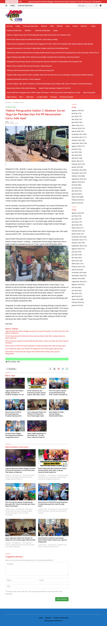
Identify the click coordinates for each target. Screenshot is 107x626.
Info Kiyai (53, 97)
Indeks (12, 5)
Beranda (10, 26)
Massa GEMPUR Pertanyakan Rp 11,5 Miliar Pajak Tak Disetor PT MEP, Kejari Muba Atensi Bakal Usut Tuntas (43, 93)
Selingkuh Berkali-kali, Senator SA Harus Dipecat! (23, 79)
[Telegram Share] (62, 368)
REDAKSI (60, 26)
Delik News (30, 97)
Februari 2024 (76, 200)
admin (11, 122)
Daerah (75, 26)
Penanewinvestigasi (66, 97)
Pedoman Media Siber (25, 5)
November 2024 (77, 173)
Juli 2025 (74, 149)
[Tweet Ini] (54, 368)
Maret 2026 (76, 125)
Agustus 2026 (76, 110)
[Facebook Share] (50, 368)
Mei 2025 (75, 155)
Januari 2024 (76, 203)
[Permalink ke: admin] (7, 123)
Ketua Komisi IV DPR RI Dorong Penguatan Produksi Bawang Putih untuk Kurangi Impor (35, 346)
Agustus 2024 (76, 182)
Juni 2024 (75, 188)
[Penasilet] (14, 16)
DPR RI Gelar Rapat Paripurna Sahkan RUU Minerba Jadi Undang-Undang (32, 39)
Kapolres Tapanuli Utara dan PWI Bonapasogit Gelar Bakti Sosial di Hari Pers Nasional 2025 (38, 35)
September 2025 (77, 143)
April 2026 (75, 122)
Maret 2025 (76, 161)
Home (68, 26)
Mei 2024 (75, 191)
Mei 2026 (75, 119)
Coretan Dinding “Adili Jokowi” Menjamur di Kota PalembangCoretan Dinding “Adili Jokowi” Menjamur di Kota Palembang (49, 84)
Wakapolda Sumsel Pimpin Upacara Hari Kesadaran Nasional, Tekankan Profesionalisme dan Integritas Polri (44, 62)
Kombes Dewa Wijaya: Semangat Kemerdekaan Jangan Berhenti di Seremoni (14, 435)
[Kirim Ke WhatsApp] (67, 368)
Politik (52, 26)
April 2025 (75, 158)
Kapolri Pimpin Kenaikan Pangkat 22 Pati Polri (55, 88)
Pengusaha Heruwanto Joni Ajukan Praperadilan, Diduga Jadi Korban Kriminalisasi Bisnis (38, 48)
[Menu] (6, 5)
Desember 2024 (77, 170)
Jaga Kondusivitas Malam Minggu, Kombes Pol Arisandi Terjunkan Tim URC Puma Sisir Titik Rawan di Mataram (44, 2)
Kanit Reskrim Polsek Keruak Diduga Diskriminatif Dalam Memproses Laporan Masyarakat (32, 353)
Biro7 (21, 97)
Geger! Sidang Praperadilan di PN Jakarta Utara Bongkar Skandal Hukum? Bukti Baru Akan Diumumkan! (43, 57)
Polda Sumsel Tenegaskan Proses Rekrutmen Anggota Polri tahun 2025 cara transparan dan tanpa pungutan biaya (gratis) (50, 44)
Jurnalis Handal (42, 97)
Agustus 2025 (76, 146)
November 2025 (77, 137)
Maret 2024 (76, 197)
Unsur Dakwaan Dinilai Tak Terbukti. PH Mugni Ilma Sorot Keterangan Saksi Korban (34, 349)
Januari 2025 (76, 167)
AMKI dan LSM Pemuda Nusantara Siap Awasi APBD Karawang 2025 (30, 70)
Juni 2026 (75, 116)
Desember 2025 (77, 134)
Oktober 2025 (76, 140)
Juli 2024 (74, 185)
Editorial (44, 26)
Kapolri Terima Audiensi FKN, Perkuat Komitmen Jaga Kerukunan (29, 66)
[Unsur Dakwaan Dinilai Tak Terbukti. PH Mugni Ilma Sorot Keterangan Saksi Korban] (37, 404)
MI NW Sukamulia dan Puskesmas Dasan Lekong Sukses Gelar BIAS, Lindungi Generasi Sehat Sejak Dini (35, 337)
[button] (96, 5)
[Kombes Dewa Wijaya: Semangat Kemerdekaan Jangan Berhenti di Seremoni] (15, 426)
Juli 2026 (74, 113)
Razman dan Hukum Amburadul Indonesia (21, 88)
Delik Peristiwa (12, 97)
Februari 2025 (76, 164)
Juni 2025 (75, 152)
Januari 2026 (76, 131)
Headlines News (10, 107)
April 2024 (75, 194)
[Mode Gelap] (101, 5)
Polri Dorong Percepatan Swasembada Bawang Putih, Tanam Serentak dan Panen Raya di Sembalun (36, 342)
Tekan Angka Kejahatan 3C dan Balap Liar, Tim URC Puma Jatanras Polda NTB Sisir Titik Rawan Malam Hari (36, 435)
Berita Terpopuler (89, 93)
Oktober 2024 (76, 176)
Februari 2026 (76, 128)
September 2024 (77, 179)
